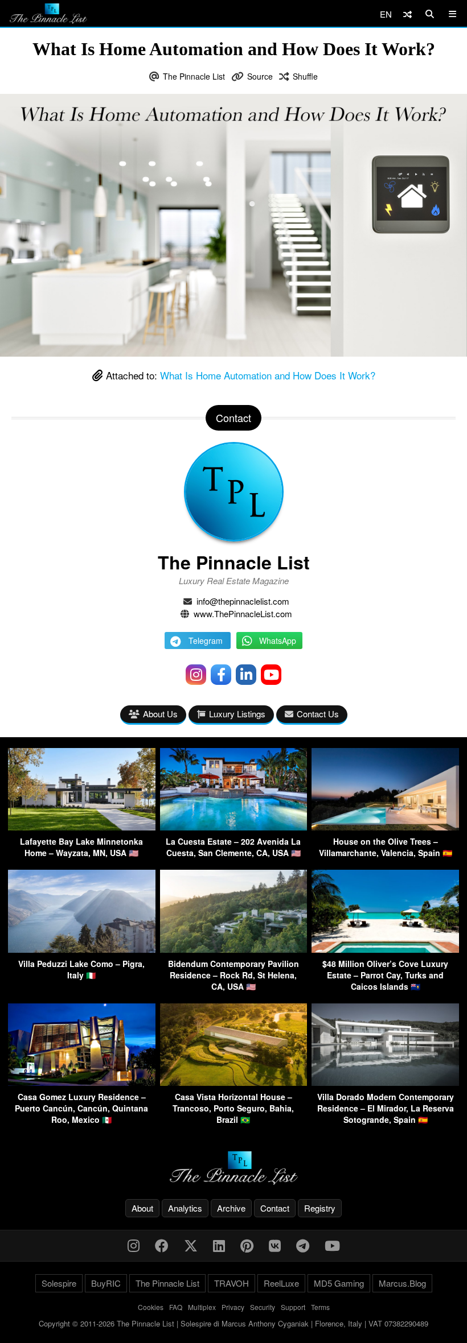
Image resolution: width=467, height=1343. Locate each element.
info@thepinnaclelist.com (242, 601)
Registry (319, 1208)
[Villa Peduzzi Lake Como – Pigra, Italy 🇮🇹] (81, 949)
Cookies (150, 1307)
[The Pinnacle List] (233, 1168)
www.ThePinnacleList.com (243, 613)
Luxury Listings (237, 714)
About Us (160, 714)
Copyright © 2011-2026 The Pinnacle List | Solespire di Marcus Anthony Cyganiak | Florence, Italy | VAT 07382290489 (233, 1323)
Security (262, 1307)
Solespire (59, 1283)
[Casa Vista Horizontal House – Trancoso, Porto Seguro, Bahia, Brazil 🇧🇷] (234, 1082)
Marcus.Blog (402, 1283)
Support (293, 1307)
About (142, 1208)
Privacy (233, 1307)
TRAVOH (231, 1283)
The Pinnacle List (194, 76)
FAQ (175, 1307)
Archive (231, 1208)
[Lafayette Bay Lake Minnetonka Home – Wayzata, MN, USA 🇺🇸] (81, 827)
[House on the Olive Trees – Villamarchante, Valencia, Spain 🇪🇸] (385, 827)
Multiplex (202, 1307)
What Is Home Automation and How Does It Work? (267, 375)
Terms (320, 1307)
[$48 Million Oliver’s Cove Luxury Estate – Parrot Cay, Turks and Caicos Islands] (385, 949)
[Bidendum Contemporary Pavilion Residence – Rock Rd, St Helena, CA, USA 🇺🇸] (234, 949)
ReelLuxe (281, 1283)
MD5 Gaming (339, 1283)
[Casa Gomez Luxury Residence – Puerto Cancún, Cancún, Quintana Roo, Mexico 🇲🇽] (81, 1082)
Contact (274, 1208)
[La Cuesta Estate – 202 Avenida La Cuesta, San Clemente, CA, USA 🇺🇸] (234, 827)
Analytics (185, 1208)
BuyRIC (106, 1283)
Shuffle (305, 76)
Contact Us (318, 714)
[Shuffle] (407, 14)
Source (260, 76)
